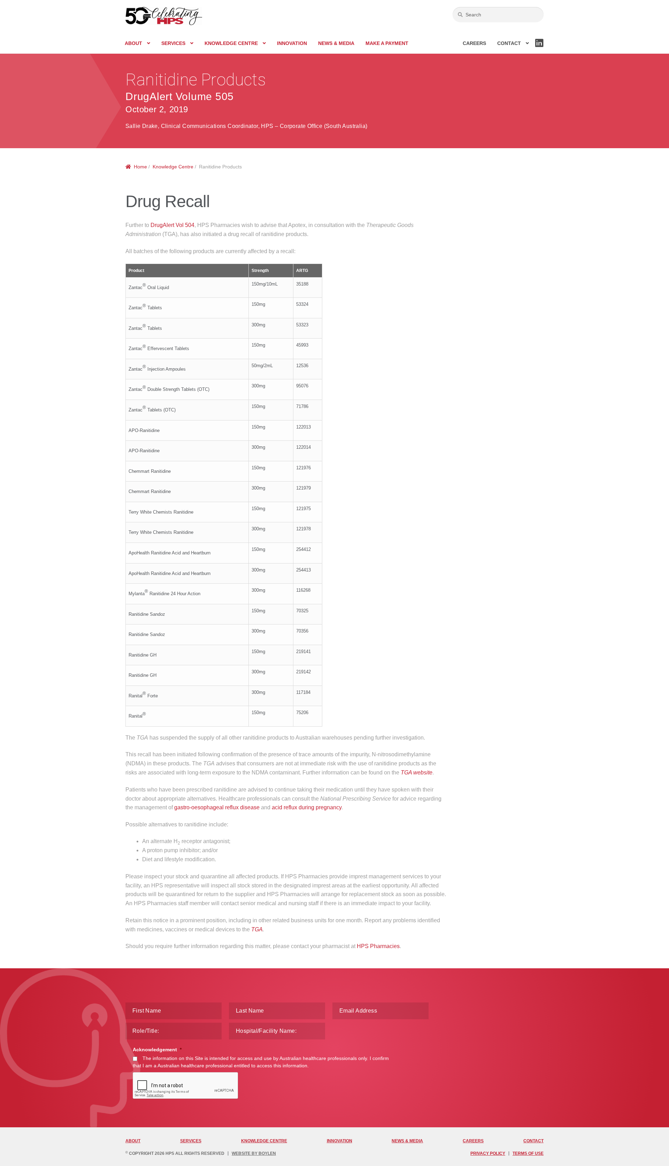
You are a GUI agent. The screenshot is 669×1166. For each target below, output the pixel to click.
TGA (257, 929)
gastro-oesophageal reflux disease (217, 807)
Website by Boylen (254, 1153)
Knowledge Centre (231, 43)
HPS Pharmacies (378, 946)
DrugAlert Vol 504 (172, 225)
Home (140, 166)
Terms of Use (528, 1153)
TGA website (416, 772)
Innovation (292, 43)
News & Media (336, 43)
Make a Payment (387, 43)
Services (173, 43)
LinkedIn (539, 46)
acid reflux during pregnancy (306, 807)
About (133, 43)
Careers (474, 43)
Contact (509, 43)
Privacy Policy (487, 1153)
